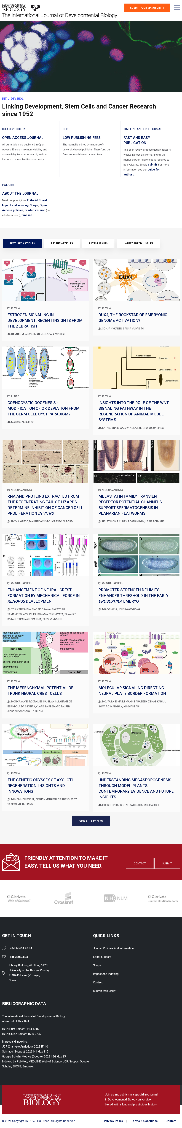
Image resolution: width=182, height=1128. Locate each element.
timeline (27, 215)
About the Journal (20, 193)
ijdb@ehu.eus (19, 957)
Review (15, 308)
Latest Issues (98, 243)
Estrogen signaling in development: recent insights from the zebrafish (45, 320)
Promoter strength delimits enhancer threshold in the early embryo (133, 596)
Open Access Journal (22, 138)
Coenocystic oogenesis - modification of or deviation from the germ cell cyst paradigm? (43, 408)
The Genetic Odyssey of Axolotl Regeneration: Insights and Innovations (40, 786)
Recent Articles (62, 243)
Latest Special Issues (138, 243)
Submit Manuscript (104, 991)
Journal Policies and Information (113, 948)
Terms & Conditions (144, 1121)
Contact (140, 863)
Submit (167, 863)
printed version (35, 210)
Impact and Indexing (15, 205)
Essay (15, 396)
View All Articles (91, 821)
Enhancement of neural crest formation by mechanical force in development (43, 596)
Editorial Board (37, 200)
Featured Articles (22, 243)
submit (152, 164)
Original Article (21, 489)
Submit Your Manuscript (147, 7)
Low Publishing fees (82, 138)
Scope (34, 205)
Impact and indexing (106, 974)
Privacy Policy (113, 1121)
